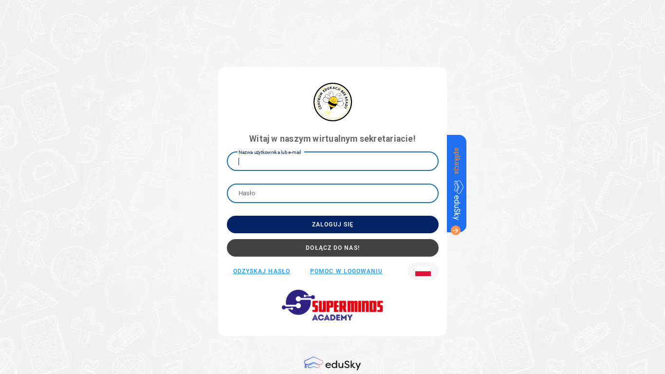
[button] (423, 271)
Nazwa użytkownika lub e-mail (270, 152)
